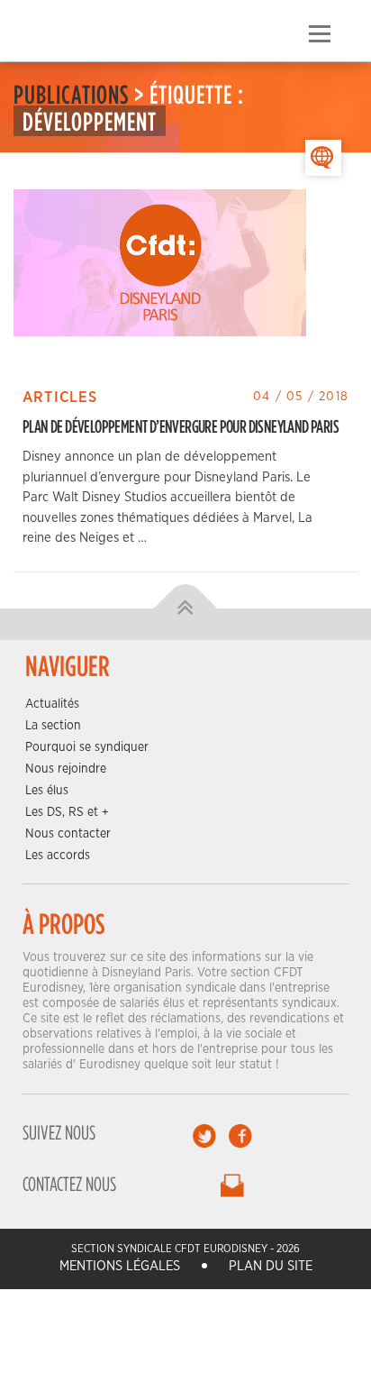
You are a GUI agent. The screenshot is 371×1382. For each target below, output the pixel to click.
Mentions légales (119, 1266)
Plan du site (270, 1266)
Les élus (46, 790)
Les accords (57, 855)
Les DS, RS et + (67, 812)
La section (53, 725)
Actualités (52, 704)
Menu (319, 34)
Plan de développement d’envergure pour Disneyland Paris (181, 425)
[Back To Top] (186, 608)
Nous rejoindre (65, 769)
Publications (71, 93)
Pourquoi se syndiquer (87, 747)
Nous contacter (68, 834)
